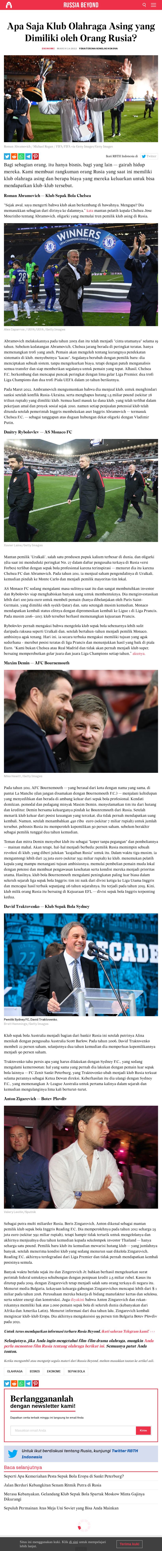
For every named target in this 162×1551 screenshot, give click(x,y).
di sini (73, 1542)
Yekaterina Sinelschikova (98, 48)
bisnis (35, 1371)
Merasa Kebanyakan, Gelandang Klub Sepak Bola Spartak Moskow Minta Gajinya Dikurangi (74, 1496)
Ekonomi (48, 48)
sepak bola (76, 1371)
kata (90, 211)
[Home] (9, 5)
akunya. (139, 654)
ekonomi (53, 1371)
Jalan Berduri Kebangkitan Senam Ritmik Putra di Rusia (52, 1485)
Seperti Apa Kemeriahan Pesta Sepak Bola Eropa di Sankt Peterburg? (64, 1476)
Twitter (151, 156)
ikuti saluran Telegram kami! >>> (128, 1332)
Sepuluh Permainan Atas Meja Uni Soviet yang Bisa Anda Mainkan (61, 1508)
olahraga (15, 1371)
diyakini (77, 1300)
